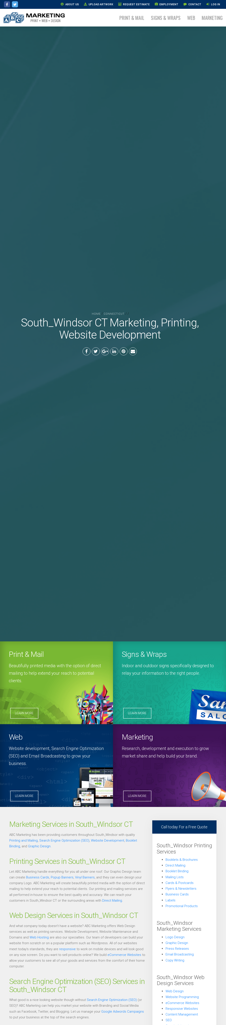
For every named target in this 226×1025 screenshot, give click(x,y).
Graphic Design (39, 846)
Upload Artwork (100, 4)
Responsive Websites (182, 1008)
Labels (170, 900)
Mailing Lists (175, 877)
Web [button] (191, 17)
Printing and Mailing (23, 840)
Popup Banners (62, 877)
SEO (169, 1020)
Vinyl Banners (85, 877)
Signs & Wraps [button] (166, 17)
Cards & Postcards (180, 883)
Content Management (182, 1014)
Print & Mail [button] (131, 17)
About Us (72, 4)
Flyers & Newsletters (181, 888)
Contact (194, 4)
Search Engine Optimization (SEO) (64, 840)
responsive (67, 949)
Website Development (107, 840)
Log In (215, 4)
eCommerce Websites (124, 955)
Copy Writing (175, 960)
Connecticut (114, 313)
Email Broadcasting (180, 954)
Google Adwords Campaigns (122, 1011)
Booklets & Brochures (182, 859)
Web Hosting (39, 937)
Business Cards (37, 877)
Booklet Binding (177, 871)
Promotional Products (182, 906)
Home (96, 313)
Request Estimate (136, 4)
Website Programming (182, 997)
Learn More (24, 713)
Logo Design (175, 937)
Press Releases (177, 948)
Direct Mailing (112, 900)
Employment (168, 4)
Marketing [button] (212, 17)
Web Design (175, 991)
